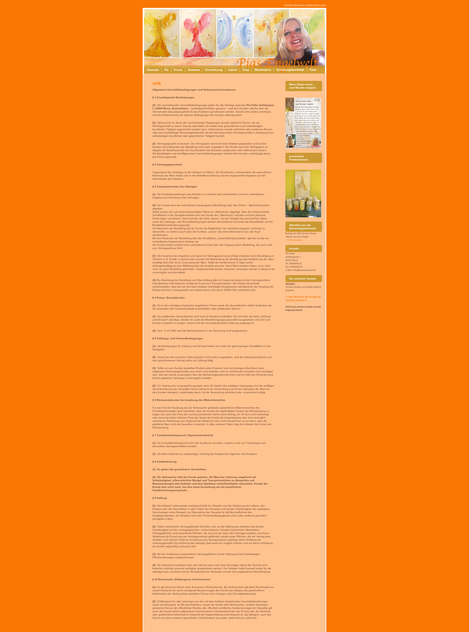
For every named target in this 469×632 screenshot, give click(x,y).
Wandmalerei (262, 69)
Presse (178, 69)
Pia (166, 69)
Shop (245, 69)
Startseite (153, 69)
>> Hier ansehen (293, 240)
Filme (312, 69)
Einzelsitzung (214, 69)
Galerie (232, 69)
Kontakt (288, 5)
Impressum (299, 5)
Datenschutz (312, 5)
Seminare (194, 69)
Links (323, 5)
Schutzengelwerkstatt (290, 69)
